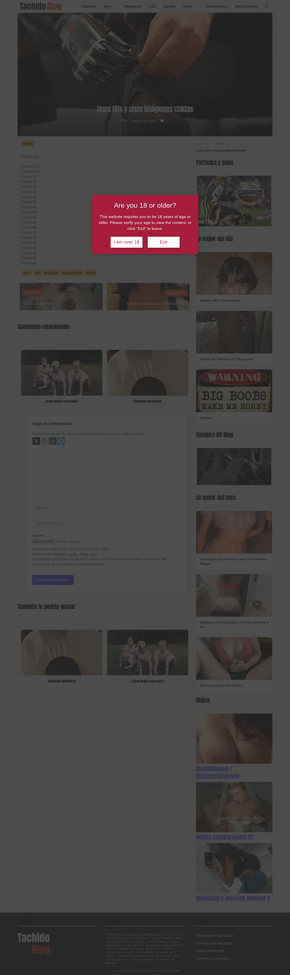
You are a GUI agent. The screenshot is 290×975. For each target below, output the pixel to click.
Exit (164, 242)
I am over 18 (126, 242)
